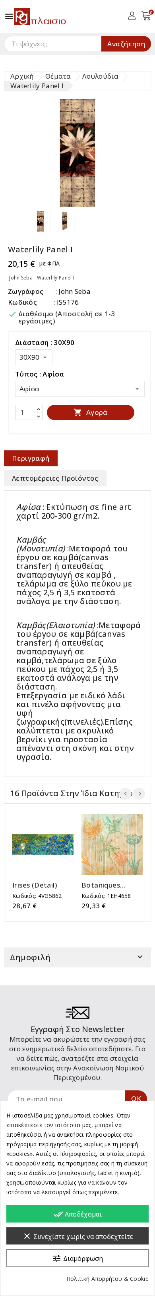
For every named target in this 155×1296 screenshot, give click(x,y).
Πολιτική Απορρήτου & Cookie (107, 1278)
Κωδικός (22, 302)
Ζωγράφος (25, 291)
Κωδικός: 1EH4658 (106, 896)
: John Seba (73, 291)
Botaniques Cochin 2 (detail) (108, 885)
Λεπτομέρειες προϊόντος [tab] (55, 478)
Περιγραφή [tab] (31, 458)
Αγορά (90, 412)
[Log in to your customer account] (132, 15)
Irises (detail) (34, 885)
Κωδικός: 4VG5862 (37, 896)
